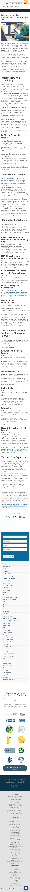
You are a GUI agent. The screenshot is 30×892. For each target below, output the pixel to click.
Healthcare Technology (9, 599)
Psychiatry (6, 658)
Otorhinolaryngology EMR (15, 868)
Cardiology (6, 571)
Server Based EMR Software (15, 798)
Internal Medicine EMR (15, 848)
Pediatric (5, 644)
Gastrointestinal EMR (15, 840)
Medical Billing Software (9, 618)
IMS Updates (6, 611)
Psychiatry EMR (15, 875)
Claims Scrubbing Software (10, 576)
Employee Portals (8, 585)
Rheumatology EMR (15, 877)
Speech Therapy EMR (15, 880)
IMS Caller (5, 609)
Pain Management (8, 637)
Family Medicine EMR (15, 837)
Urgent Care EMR (15, 883)
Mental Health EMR (15, 849)
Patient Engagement (8, 639)
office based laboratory (11, 504)
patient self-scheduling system (16, 361)
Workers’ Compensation (9, 679)
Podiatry (5, 651)
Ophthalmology (7, 632)
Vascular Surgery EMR (15, 885)
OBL (4, 628)
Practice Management (9, 654)
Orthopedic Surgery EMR (15, 863)
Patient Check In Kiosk (15, 810)
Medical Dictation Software (10, 621)
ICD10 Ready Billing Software (15, 813)
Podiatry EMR (15, 874)
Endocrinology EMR (15, 834)
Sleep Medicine (7, 663)
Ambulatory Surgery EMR (15, 821)
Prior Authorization (8, 656)
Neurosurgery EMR (15, 854)
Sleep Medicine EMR (15, 879)
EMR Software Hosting (15, 807)
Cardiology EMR (15, 827)
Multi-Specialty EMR (15, 851)
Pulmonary (6, 661)
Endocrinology (7, 590)
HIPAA (4, 602)
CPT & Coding (6, 581)
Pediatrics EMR (15, 871)
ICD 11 (5, 606)
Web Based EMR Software (15, 796)
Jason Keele (17, 492)
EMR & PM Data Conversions (15, 815)
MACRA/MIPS (6, 613)
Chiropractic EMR (15, 829)
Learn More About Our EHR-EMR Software (15, 768)
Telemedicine (6, 670)
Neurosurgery (7, 625)
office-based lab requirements (17, 506)
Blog (2, 889)
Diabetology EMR (15, 832)
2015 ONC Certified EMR (15, 801)
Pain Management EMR (15, 869)
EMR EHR (5, 588)
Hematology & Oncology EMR (15, 846)
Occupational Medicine (15, 857)
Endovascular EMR (15, 835)
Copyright (6, 889)
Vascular (5, 677)
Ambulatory (6, 566)
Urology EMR (15, 882)
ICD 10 (5, 604)
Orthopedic (6, 635)
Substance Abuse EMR (9, 665)
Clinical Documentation (9, 578)
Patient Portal (7, 642)
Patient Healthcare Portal (15, 809)
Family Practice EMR (15, 838)
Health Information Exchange (11, 597)
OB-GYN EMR (15, 855)
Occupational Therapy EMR (15, 858)
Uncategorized (7, 672)
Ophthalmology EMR (15, 860)
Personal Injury (7, 646)
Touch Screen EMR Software (15, 799)
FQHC (4, 595)
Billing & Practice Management (15, 812)
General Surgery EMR (15, 844)
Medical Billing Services (15, 804)
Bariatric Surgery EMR (15, 824)
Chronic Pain (6, 573)
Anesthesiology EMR (15, 823)
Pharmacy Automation (9, 649)
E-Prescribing (6, 583)
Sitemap (19, 889)
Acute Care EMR (15, 820)
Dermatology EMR (15, 830)
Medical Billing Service (9, 616)
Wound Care (6, 682)
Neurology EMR (15, 852)
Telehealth (6, 668)
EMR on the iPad (15, 802)
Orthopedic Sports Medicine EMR (15, 861)
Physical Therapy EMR (15, 872)
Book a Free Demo (8, 556)
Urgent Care (6, 675)
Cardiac (5, 569)
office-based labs (6, 507)
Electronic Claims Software (15, 806)
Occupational (6, 630)
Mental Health (7, 623)
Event (4, 592)
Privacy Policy (12, 889)
